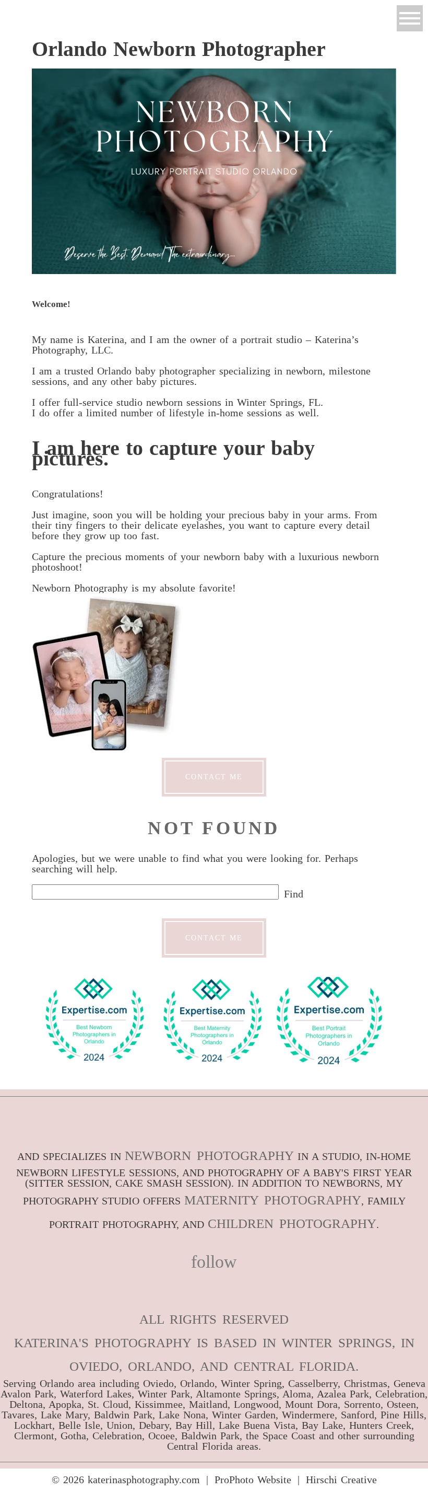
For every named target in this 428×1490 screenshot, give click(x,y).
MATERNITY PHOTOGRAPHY (272, 1200)
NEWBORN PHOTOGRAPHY (209, 1155)
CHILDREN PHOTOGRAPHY (292, 1223)
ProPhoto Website (253, 1479)
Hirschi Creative (341, 1479)
